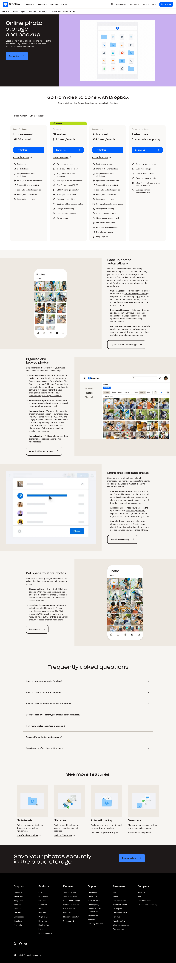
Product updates (45, 933)
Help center (92, 892)
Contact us (92, 896)
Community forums (120, 913)
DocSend (42, 913)
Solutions (17, 909)
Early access (19, 917)
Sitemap (91, 919)
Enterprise (42, 905)
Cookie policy (93, 905)
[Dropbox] (13, 4)
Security (17, 913)
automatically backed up (136, 293)
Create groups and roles (66, 213)
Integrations (18, 900)
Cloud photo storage (71, 900)
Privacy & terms (94, 900)
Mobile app (18, 896)
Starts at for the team (67, 169)
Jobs (139, 896)
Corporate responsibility (147, 905)
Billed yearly (39, 116)
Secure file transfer (71, 905)
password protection (135, 510)
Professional (43, 896)
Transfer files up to (28, 185)
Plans (40, 929)
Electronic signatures (71, 917)
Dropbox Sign (44, 917)
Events (115, 896)
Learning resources (95, 924)
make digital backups (128, 332)
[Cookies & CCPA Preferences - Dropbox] (39, 947)
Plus (40, 892)
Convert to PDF (69, 921)
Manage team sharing (65, 209)
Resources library (120, 905)
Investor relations (144, 900)
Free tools (18, 925)
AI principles (93, 915)
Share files (121, 527)
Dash (40, 909)
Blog (114, 892)
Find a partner (118, 929)
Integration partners (121, 925)
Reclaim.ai (42, 921)
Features (17, 905)
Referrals (116, 917)
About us (141, 892)
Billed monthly (20, 116)
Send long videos (70, 896)
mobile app (40, 406)
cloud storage (122, 280)
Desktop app (19, 892)
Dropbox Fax (43, 925)
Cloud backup (69, 909)
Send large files (69, 892)
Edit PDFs (67, 913)
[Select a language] (112, 4)
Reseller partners (119, 921)
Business (42, 900)
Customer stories (119, 900)
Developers (117, 909)
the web (53, 406)
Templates (18, 921)
